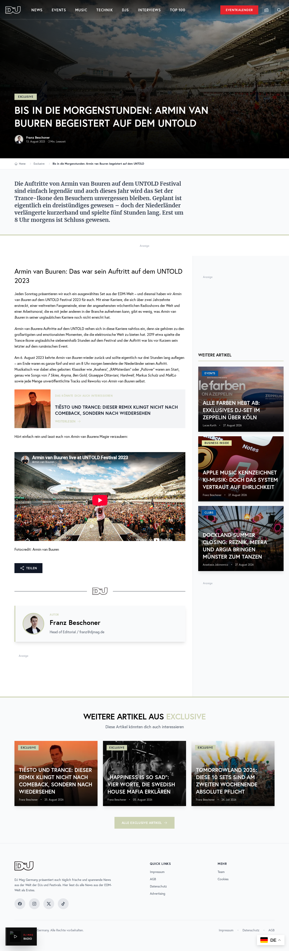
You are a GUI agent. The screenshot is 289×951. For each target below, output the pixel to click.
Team (221, 872)
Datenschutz (158, 886)
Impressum (157, 872)
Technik (104, 9)
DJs (125, 9)
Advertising (157, 894)
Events (59, 9)
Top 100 (177, 9)
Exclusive (25, 96)
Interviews (149, 9)
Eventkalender (239, 10)
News (37, 9)
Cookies (223, 879)
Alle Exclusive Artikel (142, 823)
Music (81, 9)
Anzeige (144, 245)
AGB (153, 879)
